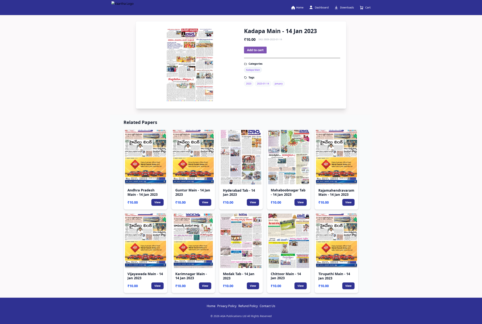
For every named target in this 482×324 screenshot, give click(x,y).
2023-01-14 (263, 83)
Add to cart (255, 50)
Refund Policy (248, 306)
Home (211, 306)
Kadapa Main (253, 69)
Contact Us (267, 306)
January (279, 83)
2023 (248, 83)
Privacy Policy (226, 306)
